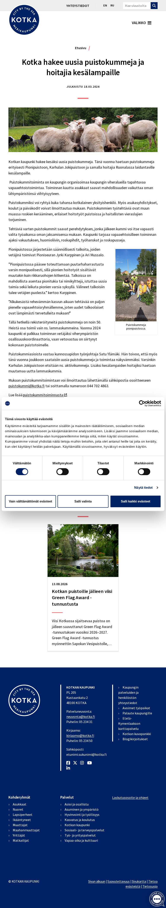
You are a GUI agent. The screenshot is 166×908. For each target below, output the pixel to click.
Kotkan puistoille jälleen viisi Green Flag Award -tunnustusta (82, 597)
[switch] (62, 471)
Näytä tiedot (143, 487)
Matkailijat (21, 840)
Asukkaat (19, 804)
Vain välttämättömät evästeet (30, 501)
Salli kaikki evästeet (135, 501)
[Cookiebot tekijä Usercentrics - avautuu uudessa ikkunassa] (142, 403)
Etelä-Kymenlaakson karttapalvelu (129, 723)
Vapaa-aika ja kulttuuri (81, 840)
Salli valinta (83, 501)
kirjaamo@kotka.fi (80, 735)
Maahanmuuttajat (26, 830)
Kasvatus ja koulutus (80, 820)
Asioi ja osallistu (77, 804)
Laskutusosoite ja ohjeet (130, 797)
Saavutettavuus (118, 881)
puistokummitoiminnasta (45, 395)
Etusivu (80, 48)
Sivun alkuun (96, 881)
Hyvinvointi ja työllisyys (82, 814)
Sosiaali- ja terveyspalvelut (84, 830)
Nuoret (18, 809)
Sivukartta (139, 881)
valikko (139, 22)
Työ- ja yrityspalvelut (80, 835)
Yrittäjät (19, 835)
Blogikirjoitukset (135, 739)
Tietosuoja (150, 886)
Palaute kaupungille (137, 713)
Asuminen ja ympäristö (82, 809)
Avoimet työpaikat (136, 708)
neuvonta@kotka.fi (80, 716)
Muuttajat (20, 825)
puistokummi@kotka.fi (26, 386)
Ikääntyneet (22, 820)
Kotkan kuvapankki (137, 734)
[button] (157, 899)
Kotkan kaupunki (77, 825)
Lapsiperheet (22, 814)
